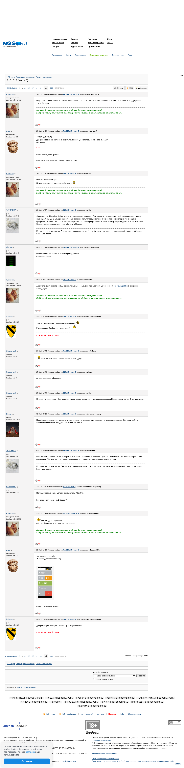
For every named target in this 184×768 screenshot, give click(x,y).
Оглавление (57, 55)
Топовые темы (118, 55)
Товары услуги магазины (25, 77)
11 (24, 88)
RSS (131, 88)
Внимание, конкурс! (99, 55)
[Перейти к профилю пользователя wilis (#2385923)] (12, 154)
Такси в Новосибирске (44, 77)
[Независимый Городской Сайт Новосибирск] (15, 44)
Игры (109, 39)
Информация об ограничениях (104, 753)
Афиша (74, 42)
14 (37, 88)
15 (41, 88)
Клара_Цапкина (30, 687)
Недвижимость (59, 39)
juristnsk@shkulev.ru (68, 761)
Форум (55, 46)
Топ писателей (86, 714)
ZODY (110, 42)
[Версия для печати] (37, 125)
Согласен (26, 761)
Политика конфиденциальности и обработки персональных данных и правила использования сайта (133, 761)
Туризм (74, 39)
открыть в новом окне (104, 679)
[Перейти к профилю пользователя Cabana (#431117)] (11, 337)
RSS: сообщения (69, 714)
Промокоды (94, 46)
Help (122, 714)
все (51, 88)
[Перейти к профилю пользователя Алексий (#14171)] (12, 117)
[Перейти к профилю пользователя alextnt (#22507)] (11, 266)
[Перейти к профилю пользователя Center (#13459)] (12, 436)
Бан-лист (101, 714)
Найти (68, 55)
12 (28, 88)
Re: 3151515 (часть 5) (71, 94)
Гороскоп (92, 39)
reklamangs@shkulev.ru (101, 740)
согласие (30, 752)
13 (32, 88)
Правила (112, 714)
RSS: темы (50, 714)
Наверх (178, 764)
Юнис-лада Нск (121, 286)
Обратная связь (134, 714)
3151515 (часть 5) (69, 173)
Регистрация (80, 55)
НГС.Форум (11, 77)
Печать (120, 88)
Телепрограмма (96, 42)
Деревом (143, 88)
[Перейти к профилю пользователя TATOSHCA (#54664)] (12, 232)
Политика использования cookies (105, 759)
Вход (130, 55)
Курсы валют (77, 46)
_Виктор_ (20, 687)
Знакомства (58, 42)
